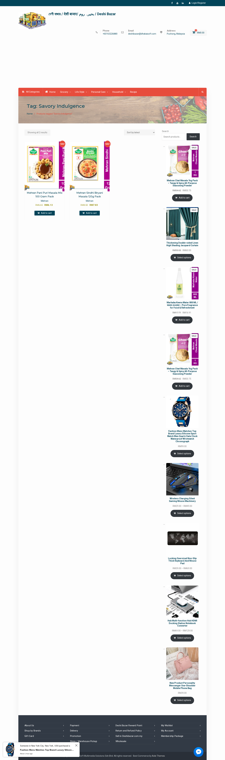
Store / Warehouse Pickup (83, 741)
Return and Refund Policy (129, 730)
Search (165, 131)
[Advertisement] (112, 65)
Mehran (44, 201)
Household (117, 92)
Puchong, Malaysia (176, 34)
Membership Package (172, 736)
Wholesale (121, 741)
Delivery (74, 730)
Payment (74, 725)
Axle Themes (158, 756)
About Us (29, 725)
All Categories (33, 92)
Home (52, 92)
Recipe (133, 92)
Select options (184, 257)
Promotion (75, 736)
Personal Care (98, 92)
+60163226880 (110, 34)
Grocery (64, 92)
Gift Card (29, 736)
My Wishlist (167, 725)
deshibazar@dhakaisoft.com (142, 34)
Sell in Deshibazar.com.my (129, 736)
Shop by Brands (32, 730)
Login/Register (199, 3)
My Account (167, 730)
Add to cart (46, 213)
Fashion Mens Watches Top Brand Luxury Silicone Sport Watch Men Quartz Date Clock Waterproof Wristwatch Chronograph (47, 750)
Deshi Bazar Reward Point (129, 725)
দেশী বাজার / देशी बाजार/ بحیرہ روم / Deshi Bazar (82, 14)
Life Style (79, 92)
